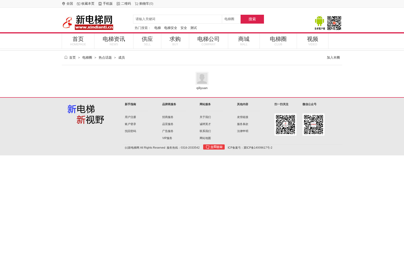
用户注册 (130, 117)
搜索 (252, 19)
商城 (243, 41)
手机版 (108, 3)
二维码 (126, 3)
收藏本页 (87, 3)
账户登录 (130, 124)
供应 (147, 41)
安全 (183, 28)
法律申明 (242, 131)
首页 (78, 41)
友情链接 (242, 117)
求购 (175, 41)
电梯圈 (278, 41)
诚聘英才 (205, 124)
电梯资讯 (114, 41)
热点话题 (105, 57)
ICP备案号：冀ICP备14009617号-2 (250, 147)
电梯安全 (170, 28)
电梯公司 (208, 41)
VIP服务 (167, 138)
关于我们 (205, 117)
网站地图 (205, 138)
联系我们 (205, 131)
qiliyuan (202, 88)
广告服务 (167, 131)
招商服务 (167, 117)
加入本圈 (333, 57)
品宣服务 (167, 124)
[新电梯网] (96, 22)
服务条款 (242, 124)
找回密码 (130, 131)
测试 (193, 28)
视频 (312, 41)
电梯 (157, 28)
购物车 (144, 3)
